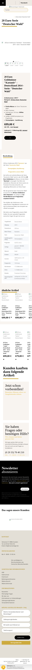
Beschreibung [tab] (7, 156)
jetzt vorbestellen (13, 415)
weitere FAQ (20, 637)
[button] (13, 3)
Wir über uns (5, 596)
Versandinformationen (8, 602)
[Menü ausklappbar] (3, 3)
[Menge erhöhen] (14, 138)
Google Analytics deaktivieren (9, 659)
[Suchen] (25, 10)
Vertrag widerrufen (16, 642)
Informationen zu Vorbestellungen (11, 598)
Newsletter (5, 591)
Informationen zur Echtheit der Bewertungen (15, 668)
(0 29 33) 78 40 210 (14, 452)
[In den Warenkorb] (3, 28)
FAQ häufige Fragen (7, 594)
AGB (3, 572)
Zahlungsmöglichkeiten (8, 600)
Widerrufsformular (7, 583)
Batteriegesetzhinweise (8, 579)
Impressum (5, 577)
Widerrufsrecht (6, 581)
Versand (15, 127)
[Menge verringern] (6, 138)
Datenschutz (5, 575)
